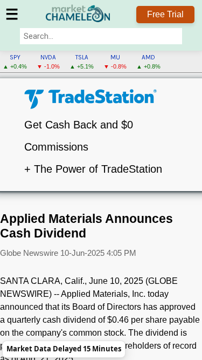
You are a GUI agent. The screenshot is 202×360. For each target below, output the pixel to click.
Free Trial (165, 14)
